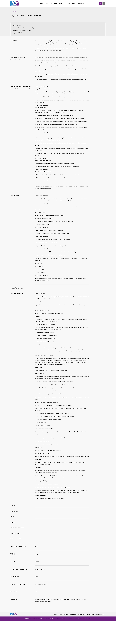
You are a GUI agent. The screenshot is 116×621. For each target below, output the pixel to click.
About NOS (73, 614)
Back (14, 12)
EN (100, 3)
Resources (81, 3)
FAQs (55, 3)
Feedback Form (99, 614)
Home (41, 3)
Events (74, 3)
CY (103, 3)
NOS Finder (49, 3)
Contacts (62, 3)
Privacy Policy (90, 614)
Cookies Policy (81, 614)
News (68, 3)
